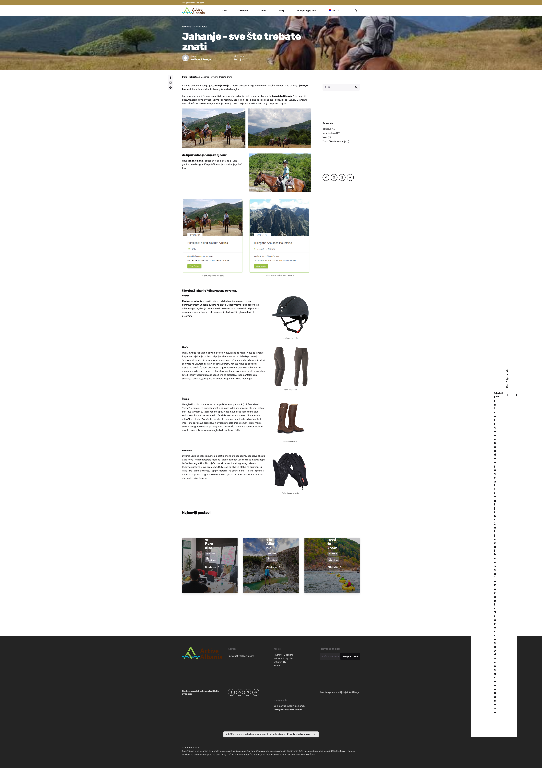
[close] (314, 734)
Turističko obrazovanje (334, 141)
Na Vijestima (329, 133)
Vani (325, 137)
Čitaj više (210, 567)
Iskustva (186, 26)
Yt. (507, 370)
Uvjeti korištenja (350, 692)
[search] (356, 87)
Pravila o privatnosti (330, 692)
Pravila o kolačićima (298, 734)
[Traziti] (341, 87)
